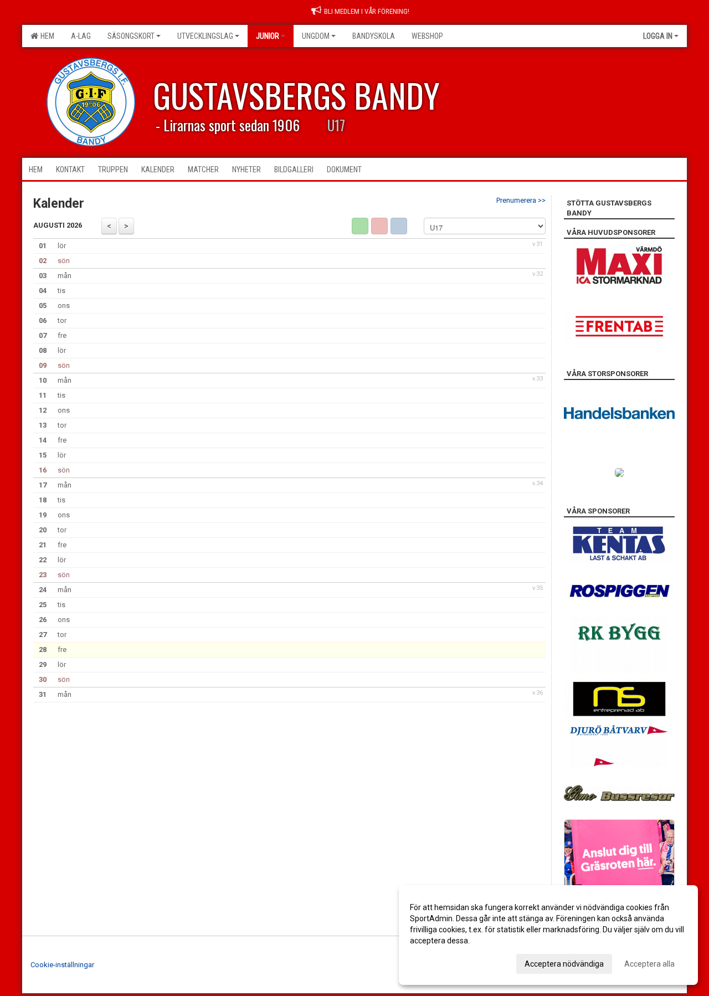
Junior (267, 36)
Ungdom (316, 36)
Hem (45, 36)
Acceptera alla (649, 963)
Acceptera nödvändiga (564, 963)
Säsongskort (131, 36)
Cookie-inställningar (62, 965)
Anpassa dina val (439, 962)
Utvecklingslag (205, 36)
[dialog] (548, 935)
